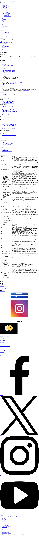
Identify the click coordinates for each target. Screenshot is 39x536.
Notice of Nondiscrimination (6, 526)
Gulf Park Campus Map (4, 353)
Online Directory (4, 527)
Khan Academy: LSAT (5, 150)
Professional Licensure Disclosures (7, 528)
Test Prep (2, 147)
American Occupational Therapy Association (9, 114)
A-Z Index (3, 518)
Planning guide (12, 82)
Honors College (6, 14)
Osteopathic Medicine (5, 110)
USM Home (2, 42)
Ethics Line (4, 523)
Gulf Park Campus (5, 346)
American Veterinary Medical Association (9, 135)
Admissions (4, 6)
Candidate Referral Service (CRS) (7, 143)
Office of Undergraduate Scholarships (8, 65)
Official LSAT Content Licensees (7, 151)
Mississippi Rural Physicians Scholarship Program (9, 63)
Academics (4, 10)
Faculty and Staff (4, 36)
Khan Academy (17, 82)
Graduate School (6, 15)
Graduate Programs (7, 12)
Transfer (5, 8)
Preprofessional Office (7, 42)
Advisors (1, 284)
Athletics (3, 21)
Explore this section (3, 43)
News (3, 27)
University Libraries (7, 17)
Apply (3, 24)
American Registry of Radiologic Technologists (9, 131)
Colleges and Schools (7, 13)
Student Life (4, 19)
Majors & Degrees (5, 26)
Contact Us (2, 342)
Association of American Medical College (8, 109)
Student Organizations (5, 72)
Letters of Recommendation (6, 144)
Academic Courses (3, 86)
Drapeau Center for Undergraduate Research (9, 71)
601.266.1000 (2, 340)
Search (2, 38)
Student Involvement (5, 48)
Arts (3, 20)
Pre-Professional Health (5, 46)
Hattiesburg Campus (5, 336)
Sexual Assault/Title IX (5, 532)
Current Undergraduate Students (7, 33)
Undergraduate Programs (8, 11)
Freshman (5, 7)
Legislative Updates (5, 525)
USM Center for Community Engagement (8, 70)
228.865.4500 (2, 350)
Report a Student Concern (6, 529)
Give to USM (2, 355)
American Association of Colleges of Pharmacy (9, 121)
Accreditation (4, 519)
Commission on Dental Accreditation (8, 103)
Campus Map (2, 286)
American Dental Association (7, 102)
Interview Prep (3, 92)
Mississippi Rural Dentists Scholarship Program (9, 64)
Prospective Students (5, 32)
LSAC (3, 142)
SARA (3, 531)
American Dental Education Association (8, 101)
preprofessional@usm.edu (4, 288)
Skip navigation (2, 0)
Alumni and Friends (5, 35)
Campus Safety (4, 520)
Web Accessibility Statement (6, 533)
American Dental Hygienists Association (8, 106)
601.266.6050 (2, 291)
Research (3, 18)
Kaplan (21, 82)
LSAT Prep (4, 149)
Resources (3, 49)
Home (3, 45)
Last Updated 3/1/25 (24, 534)
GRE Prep (3, 84)
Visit (3, 23)
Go (12, 2)
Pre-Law (3, 47)
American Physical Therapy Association (8, 128)
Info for (2, 30)
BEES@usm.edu (26, 90)
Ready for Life (4, 5)
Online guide (11, 81)
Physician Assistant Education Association (9, 125)
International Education (7, 16)
